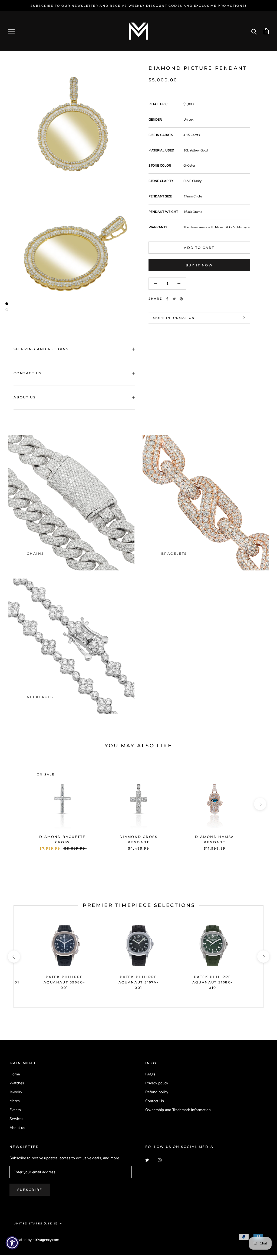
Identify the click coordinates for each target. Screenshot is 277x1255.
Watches (16, 1083)
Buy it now (199, 265)
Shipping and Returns (41, 349)
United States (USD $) (36, 1223)
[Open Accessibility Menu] (12, 1243)
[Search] (254, 31)
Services (16, 1118)
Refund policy (156, 1092)
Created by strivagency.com (36, 1239)
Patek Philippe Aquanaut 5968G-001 (64, 982)
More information (174, 318)
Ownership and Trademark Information (178, 1109)
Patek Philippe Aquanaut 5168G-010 (212, 982)
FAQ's (150, 1074)
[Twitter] (174, 298)
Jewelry (15, 1092)
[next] (260, 804)
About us (17, 1127)
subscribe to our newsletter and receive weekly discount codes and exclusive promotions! (138, 6)
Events (15, 1109)
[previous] (17, 804)
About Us (25, 397)
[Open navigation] (11, 31)
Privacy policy (156, 1083)
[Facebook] (167, 298)
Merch (14, 1101)
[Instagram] (159, 1160)
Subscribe (29, 1190)
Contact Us (28, 373)
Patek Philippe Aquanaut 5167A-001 (138, 982)
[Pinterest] (181, 298)
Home (14, 1074)
